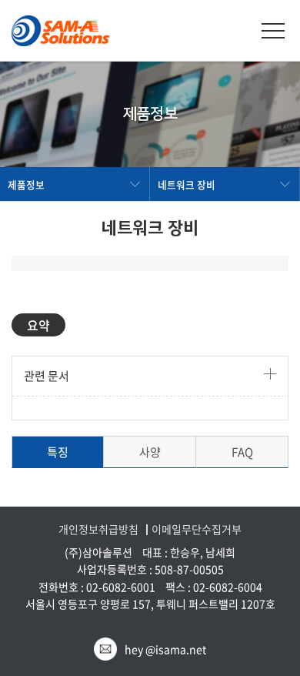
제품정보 (26, 184)
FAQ (242, 451)
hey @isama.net (165, 649)
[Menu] (273, 30)
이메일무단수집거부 (197, 529)
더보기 (270, 374)
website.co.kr (182, 620)
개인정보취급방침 (98, 529)
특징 (57, 451)
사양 (150, 451)
